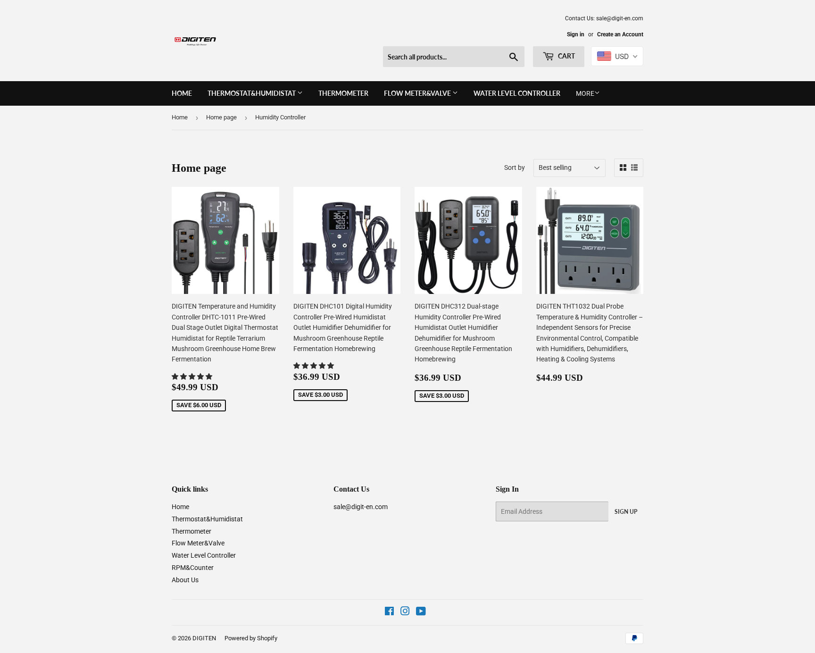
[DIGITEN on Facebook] (389, 612)
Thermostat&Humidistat (252, 93)
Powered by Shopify (251, 638)
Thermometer (343, 93)
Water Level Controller (517, 93)
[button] (193, 376)
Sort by (514, 167)
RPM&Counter (193, 567)
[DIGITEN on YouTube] (421, 612)
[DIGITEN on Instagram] (405, 612)
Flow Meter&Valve (418, 93)
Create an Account (620, 34)
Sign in (575, 34)
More (585, 93)
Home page (221, 117)
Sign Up (626, 511)
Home (182, 93)
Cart (566, 56)
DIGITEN (204, 638)
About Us (185, 580)
